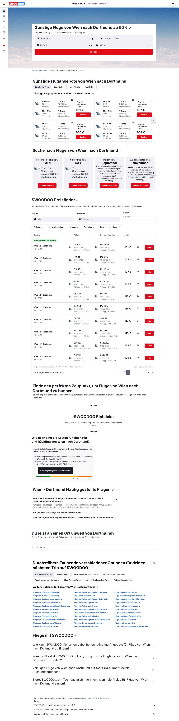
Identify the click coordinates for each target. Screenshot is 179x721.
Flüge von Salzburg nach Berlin (46, 609)
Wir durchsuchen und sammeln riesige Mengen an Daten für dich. (64, 709)
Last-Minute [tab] (75, 87)
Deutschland (42, 70)
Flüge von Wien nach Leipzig (45, 616)
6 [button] (148, 372)
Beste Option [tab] (59, 87)
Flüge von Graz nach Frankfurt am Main (90, 613)
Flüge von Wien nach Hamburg (46, 596)
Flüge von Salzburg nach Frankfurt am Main (92, 619)
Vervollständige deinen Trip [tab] (97, 580)
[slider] (156, 220)
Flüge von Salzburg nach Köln (86, 602)
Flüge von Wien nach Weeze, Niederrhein (91, 599)
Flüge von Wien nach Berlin (126, 592)
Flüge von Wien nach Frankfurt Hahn (130, 599)
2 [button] (132, 372)
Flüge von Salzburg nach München (47, 623)
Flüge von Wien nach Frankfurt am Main (90, 592)
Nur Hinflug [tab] (89, 87)
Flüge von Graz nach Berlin (126, 609)
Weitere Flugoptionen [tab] (123, 580)
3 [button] (138, 372)
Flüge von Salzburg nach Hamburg (47, 599)
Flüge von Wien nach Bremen (86, 606)
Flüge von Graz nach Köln (125, 619)
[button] (4, 3)
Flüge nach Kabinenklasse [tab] (114, 574)
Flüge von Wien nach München (86, 616)
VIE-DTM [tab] (94, 406)
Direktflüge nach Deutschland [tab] (86, 574)
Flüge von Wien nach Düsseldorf (46, 592)
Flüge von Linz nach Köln (125, 623)
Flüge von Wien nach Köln (84, 596)
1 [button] (127, 372)
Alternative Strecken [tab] (43, 574)
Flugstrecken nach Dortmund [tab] (47, 580)
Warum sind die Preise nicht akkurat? (51, 714)
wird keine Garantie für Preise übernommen (93, 698)
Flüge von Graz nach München (45, 613)
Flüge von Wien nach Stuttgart (127, 602)
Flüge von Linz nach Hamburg (86, 626)
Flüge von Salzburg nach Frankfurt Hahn (90, 609)
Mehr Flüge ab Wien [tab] (72, 580)
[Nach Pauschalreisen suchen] (4, 26)
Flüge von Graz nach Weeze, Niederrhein (131, 626)
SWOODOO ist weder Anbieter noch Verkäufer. (55, 705)
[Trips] (4, 38)
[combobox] (44, 32)
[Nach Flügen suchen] (4, 11)
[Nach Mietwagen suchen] (4, 21)
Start (33, 70)
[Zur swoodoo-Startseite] (17, 3)
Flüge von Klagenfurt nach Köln (128, 616)
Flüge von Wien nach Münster (45, 626)
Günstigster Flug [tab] (42, 87)
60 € (123, 27)
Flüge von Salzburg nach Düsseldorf (130, 596)
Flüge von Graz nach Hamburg (127, 606)
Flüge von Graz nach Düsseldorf (46, 602)
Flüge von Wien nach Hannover (128, 613)
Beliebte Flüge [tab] (62, 574)
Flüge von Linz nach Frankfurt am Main (49, 619)
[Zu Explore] (4, 31)
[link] (47, 185)
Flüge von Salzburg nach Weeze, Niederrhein (51, 606)
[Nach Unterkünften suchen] (4, 16)
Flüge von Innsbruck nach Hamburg (89, 623)
